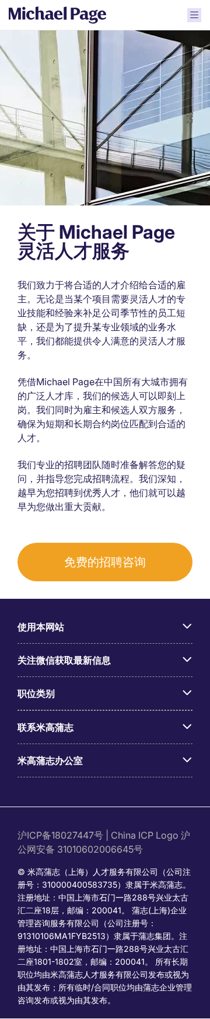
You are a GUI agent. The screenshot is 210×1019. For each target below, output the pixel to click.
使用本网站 (41, 626)
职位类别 (36, 693)
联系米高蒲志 (46, 727)
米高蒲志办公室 (50, 760)
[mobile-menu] (194, 15)
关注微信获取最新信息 (64, 660)
